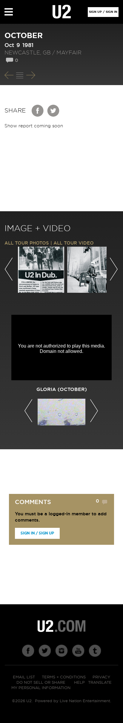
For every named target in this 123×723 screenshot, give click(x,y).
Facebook (38, 110)
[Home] (62, 12)
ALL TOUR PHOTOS (26, 243)
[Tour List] (19, 75)
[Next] (30, 75)
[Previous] (8, 75)
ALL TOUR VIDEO (73, 243)
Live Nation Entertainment (85, 701)
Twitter (53, 110)
